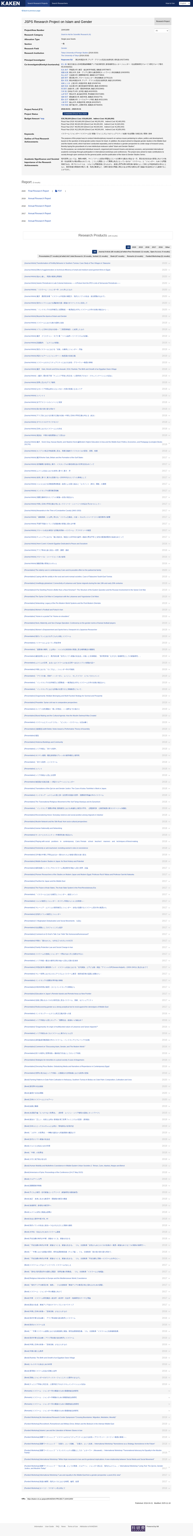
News (63, 1527)
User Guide (49, 1527)
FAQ (57, 1527)
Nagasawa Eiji (66, 60)
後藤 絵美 (64, 72)
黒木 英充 (64, 80)
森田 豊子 (64, 78)
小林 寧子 (64, 102)
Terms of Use (73, 1527)
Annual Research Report (39, 198)
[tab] (98, 235)
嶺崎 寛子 (64, 97)
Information (38, 1527)
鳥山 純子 (64, 75)
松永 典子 (64, 70)
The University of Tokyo (70, 56)
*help (42, 119)
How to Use (170, 3)
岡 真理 (64, 89)
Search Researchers (60, 3)
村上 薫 (64, 64)
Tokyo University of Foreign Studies (74, 53)
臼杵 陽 (64, 91)
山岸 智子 (64, 94)
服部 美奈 (64, 86)
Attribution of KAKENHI (88, 1527)
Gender (64, 48)
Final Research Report (38, 191)
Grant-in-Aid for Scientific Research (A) (76, 35)
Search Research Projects (38, 3)
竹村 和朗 (64, 105)
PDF (59, 191)
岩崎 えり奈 (65, 83)
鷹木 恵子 (64, 100)
